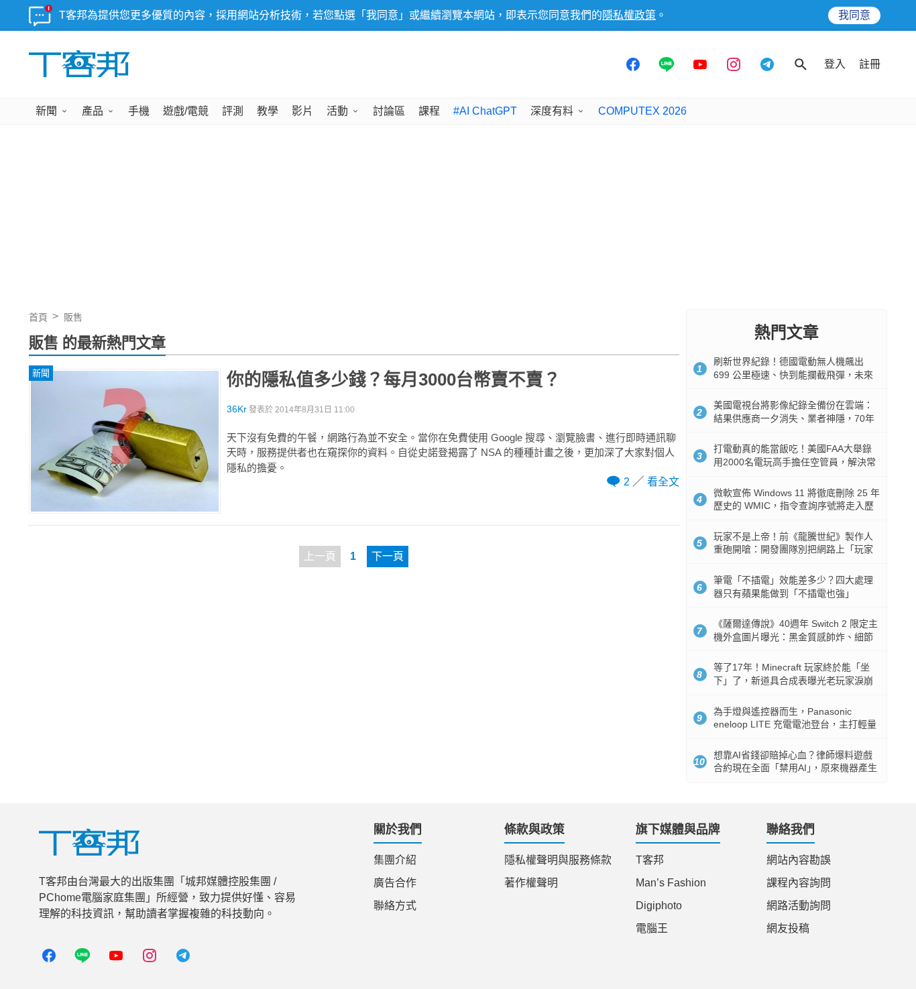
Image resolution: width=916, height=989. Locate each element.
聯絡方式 (395, 905)
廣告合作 (395, 882)
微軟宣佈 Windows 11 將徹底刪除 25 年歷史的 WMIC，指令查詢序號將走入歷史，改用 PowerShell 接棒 (796, 505)
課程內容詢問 (798, 882)
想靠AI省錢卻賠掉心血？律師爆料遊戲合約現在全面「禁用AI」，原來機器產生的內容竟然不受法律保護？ (795, 768)
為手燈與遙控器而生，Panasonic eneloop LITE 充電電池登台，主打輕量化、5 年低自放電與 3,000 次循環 (794, 724)
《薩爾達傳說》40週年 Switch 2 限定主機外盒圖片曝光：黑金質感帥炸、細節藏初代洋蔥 (795, 636)
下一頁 (387, 556)
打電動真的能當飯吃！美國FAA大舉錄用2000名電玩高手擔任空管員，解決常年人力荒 (794, 461)
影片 (302, 111)
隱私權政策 (629, 15)
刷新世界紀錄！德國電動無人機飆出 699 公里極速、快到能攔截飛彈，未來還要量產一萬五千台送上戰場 (793, 374)
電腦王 (652, 928)
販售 (73, 317)
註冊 (869, 64)
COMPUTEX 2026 (642, 111)
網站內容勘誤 (798, 860)
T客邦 (650, 860)
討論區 (389, 111)
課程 (429, 111)
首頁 (38, 317)
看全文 (663, 481)
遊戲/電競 (186, 111)
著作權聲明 (531, 882)
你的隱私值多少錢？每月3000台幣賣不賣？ (394, 379)
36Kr (237, 409)
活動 (337, 111)
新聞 (46, 111)
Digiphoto (659, 905)
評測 (232, 111)
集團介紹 (395, 860)
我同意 (854, 15)
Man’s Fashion (671, 882)
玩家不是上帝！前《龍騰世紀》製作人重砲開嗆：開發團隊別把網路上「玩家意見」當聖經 (793, 549)
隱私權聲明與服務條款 (558, 860)
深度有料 (551, 111)
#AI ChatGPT (485, 111)
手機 (139, 111)
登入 (835, 64)
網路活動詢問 (798, 905)
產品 (92, 111)
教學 (267, 111)
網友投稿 (787, 928)
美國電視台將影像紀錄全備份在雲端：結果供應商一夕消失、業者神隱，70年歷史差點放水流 (793, 418)
